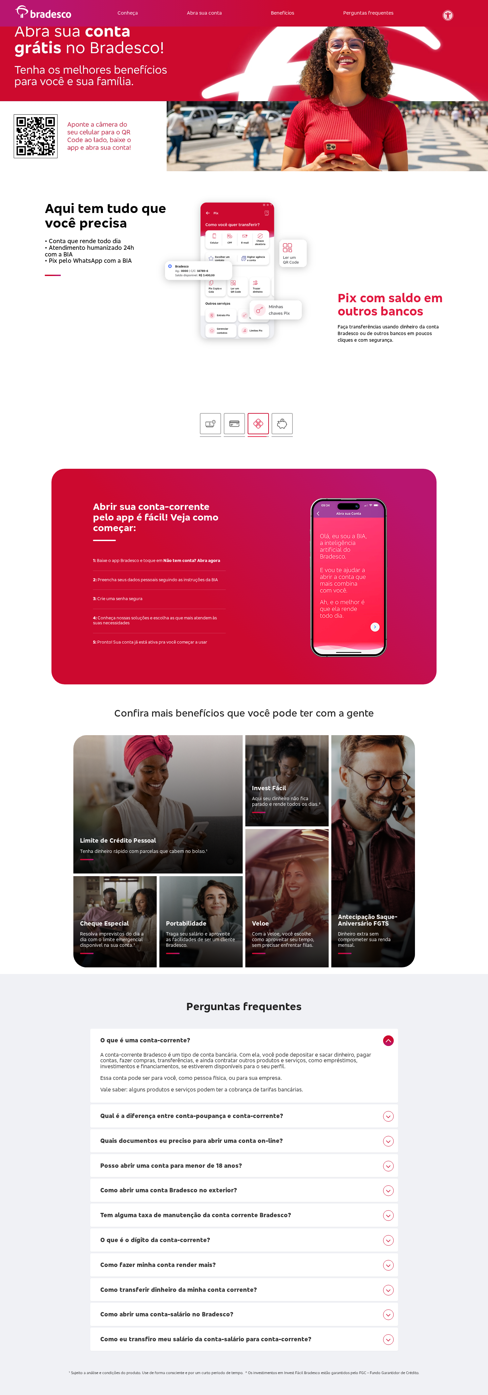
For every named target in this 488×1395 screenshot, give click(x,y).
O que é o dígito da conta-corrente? (155, 1239)
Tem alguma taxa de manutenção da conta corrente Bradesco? (195, 1215)
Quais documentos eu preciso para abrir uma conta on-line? (191, 1140)
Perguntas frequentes (368, 13)
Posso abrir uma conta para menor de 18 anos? (171, 1165)
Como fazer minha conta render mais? (158, 1264)
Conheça (128, 13)
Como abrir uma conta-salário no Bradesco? (166, 1314)
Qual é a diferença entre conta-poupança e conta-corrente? (191, 1115)
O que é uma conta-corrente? (145, 1040)
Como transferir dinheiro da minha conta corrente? (178, 1289)
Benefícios (282, 13)
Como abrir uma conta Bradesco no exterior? (168, 1190)
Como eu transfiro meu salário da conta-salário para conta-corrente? (205, 1339)
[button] (448, 15)
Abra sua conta (204, 13)
